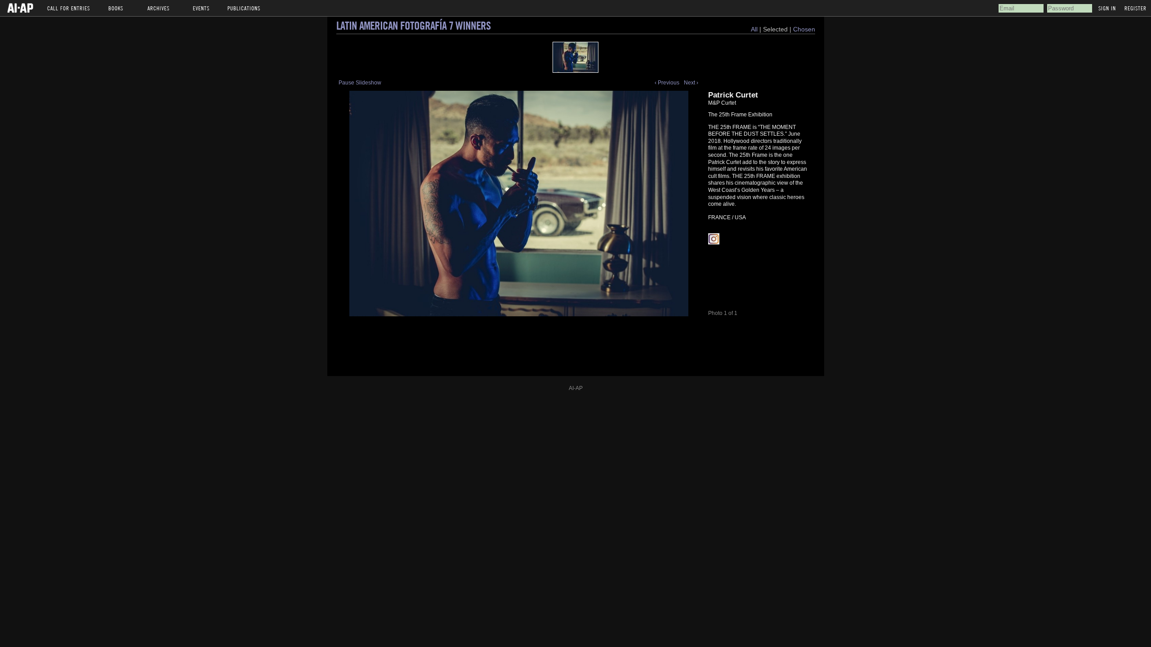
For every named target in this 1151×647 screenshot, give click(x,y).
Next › (691, 83)
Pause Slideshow (360, 83)
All (754, 29)
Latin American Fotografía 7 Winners (413, 25)
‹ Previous (667, 83)
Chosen (804, 29)
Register (1135, 8)
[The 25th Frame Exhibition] (575, 57)
